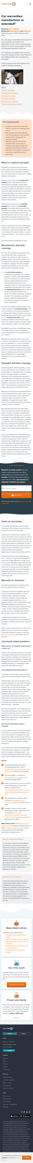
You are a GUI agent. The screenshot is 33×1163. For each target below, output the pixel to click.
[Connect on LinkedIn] (29, 1112)
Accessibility (7, 1101)
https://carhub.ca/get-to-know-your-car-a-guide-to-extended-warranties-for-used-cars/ (17, 792)
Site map (5, 1107)
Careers (5, 1066)
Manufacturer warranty (9, 93)
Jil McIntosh (27, 31)
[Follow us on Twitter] (24, 1112)
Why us (5, 1061)
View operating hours (9, 1044)
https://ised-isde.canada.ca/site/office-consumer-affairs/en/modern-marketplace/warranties (17, 815)
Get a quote (18, 495)
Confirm (26, 1157)
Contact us (6, 1069)
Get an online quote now (16, 984)
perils (25, 232)
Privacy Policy (24, 501)
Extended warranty (8, 96)
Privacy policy (7, 1099)
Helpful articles (7, 1077)
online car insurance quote (14, 828)
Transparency (7, 1085)
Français (23, 1033)
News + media (7, 1083)
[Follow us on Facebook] (21, 1112)
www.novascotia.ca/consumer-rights (16, 777)
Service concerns (8, 1088)
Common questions (9, 1080)
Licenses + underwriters (10, 1104)
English (10, 1033)
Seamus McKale (13, 29)
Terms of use (7, 1096)
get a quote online (9, 634)
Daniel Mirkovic (15, 31)
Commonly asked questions (11, 104)
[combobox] (16, 488)
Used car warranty (8, 99)
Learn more (16, 1017)
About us (5, 1058)
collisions (24, 600)
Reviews (5, 1064)
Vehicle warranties (8, 90)
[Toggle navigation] (30, 3)
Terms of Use (5, 503)
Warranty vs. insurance (9, 101)
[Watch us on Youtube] (27, 1112)
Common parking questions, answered (17, 939)
